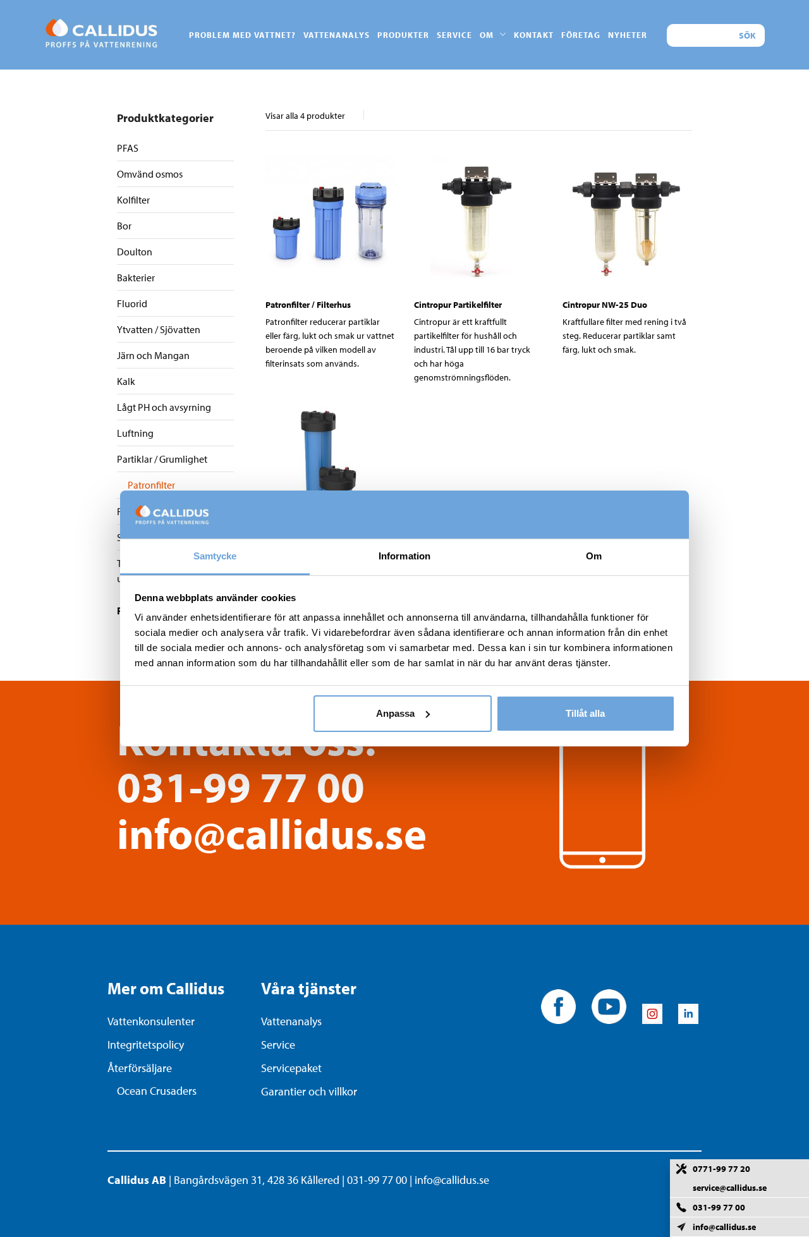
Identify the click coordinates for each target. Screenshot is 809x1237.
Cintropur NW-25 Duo (605, 304)
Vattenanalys (291, 1021)
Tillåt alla (585, 713)
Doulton (134, 251)
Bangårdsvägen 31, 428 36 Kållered (256, 1180)
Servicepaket (291, 1068)
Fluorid (132, 303)
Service (278, 1044)
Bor (124, 225)
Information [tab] (404, 556)
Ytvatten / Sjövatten (158, 329)
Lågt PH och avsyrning (164, 407)
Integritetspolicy (145, 1044)
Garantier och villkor (309, 1091)
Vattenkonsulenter (151, 1021)
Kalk (126, 381)
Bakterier (136, 277)
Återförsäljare (139, 1068)
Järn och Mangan (153, 355)
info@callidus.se (272, 832)
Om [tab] (594, 556)
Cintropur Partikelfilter (458, 304)
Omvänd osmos (150, 174)
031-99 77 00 (241, 786)
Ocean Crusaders (157, 1090)
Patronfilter (151, 484)
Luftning (135, 433)
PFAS (127, 148)
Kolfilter (133, 199)
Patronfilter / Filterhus (308, 304)
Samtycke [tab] (215, 556)
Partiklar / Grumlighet (162, 459)
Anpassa (395, 713)
